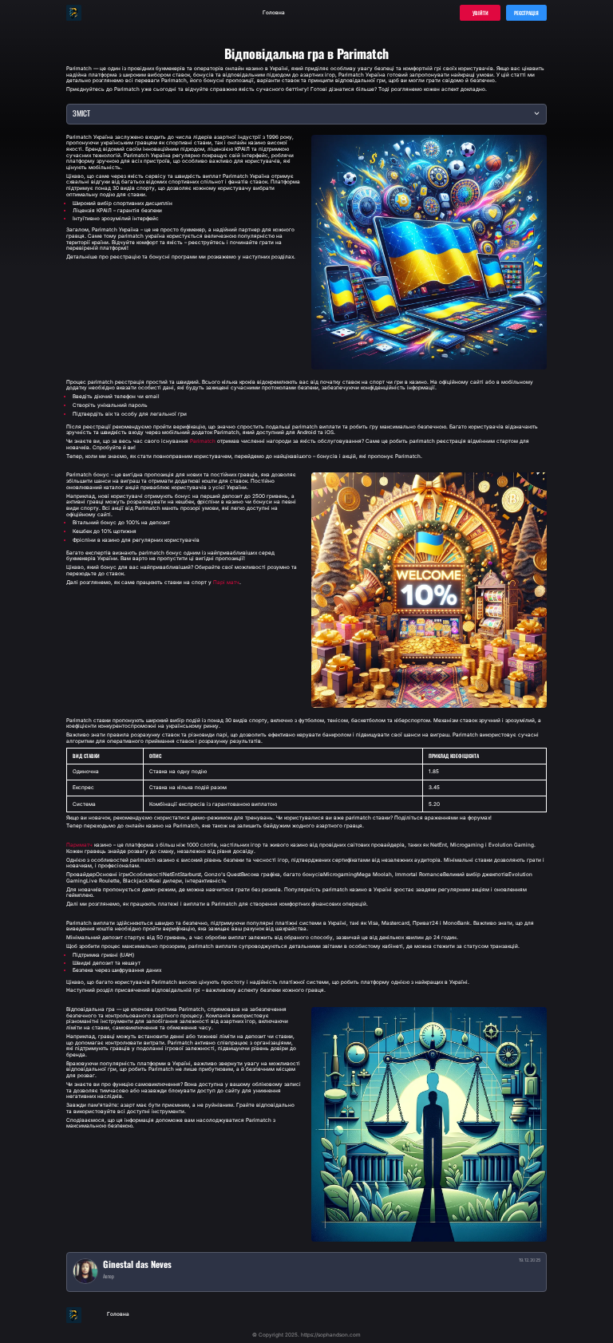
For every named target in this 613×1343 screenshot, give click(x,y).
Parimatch (203, 441)
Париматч (79, 845)
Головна (274, 12)
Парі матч (226, 583)
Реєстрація (526, 13)
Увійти (480, 13)
